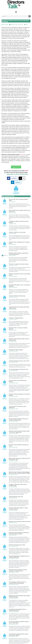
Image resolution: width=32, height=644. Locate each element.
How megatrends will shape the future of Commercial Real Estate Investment (17, 582)
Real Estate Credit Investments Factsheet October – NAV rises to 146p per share (19, 432)
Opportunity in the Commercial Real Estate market (19, 521)
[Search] (30, 16)
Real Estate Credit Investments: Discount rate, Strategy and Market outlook (18, 419)
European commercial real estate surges (17, 232)
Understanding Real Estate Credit (16, 496)
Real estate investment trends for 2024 (17, 544)
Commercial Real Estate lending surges (17, 295)
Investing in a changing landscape (16, 318)
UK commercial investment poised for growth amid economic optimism (18, 634)
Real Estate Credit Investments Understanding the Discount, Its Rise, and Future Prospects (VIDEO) (19, 473)
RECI (27, 24)
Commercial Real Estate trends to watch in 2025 (19, 360)
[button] (16, 12)
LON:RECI (22, 154)
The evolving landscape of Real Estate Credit (18, 369)
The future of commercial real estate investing (18, 264)
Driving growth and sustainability (16, 349)
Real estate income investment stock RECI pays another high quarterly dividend (19, 533)
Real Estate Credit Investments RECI (17, 174)
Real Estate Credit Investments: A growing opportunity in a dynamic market (18, 570)
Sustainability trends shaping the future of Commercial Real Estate (17, 610)
